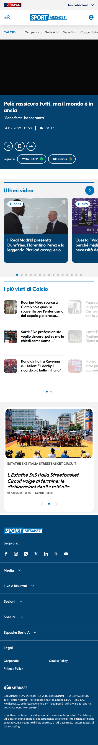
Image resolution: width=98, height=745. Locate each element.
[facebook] (6, 553)
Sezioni (9, 601)
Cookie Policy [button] (58, 661)
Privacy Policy (13, 668)
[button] (49, 17)
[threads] (56, 553)
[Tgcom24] (12, 5)
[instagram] (16, 553)
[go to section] (89, 190)
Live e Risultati (15, 585)
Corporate (11, 661)
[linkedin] (46, 553)
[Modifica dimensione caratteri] (31, 146)
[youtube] (66, 553)
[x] (36, 553)
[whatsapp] (26, 553)
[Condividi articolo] (8, 146)
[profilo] (91, 17)
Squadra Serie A (17, 632)
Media (9, 570)
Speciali (10, 617)
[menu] (7, 17)
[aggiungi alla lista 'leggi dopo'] (20, 146)
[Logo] (49, 17)
